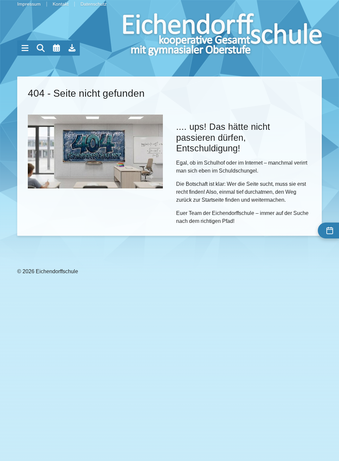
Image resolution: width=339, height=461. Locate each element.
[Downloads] (72, 48)
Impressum (29, 4)
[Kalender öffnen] (56, 48)
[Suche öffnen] (40, 48)
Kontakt (61, 4)
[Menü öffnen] (24, 48)
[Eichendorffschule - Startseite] (222, 34)
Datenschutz (93, 4)
